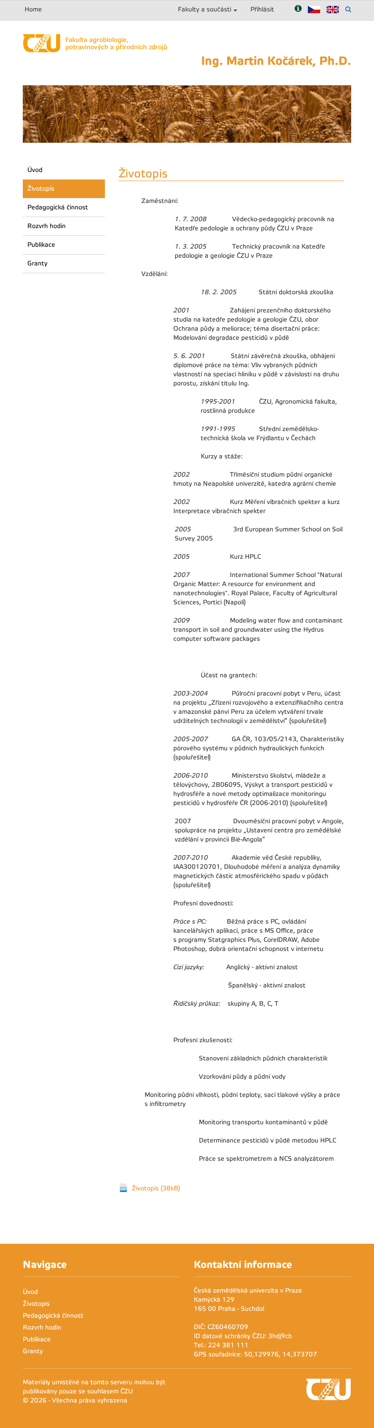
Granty (37, 263)
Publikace (41, 244)
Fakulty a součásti (204, 9)
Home (33, 9)
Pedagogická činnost (57, 207)
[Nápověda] (298, 9)
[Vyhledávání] (348, 9)
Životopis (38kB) (156, 1188)
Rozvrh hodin (46, 226)
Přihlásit (262, 9)
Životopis (40, 188)
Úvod (34, 169)
